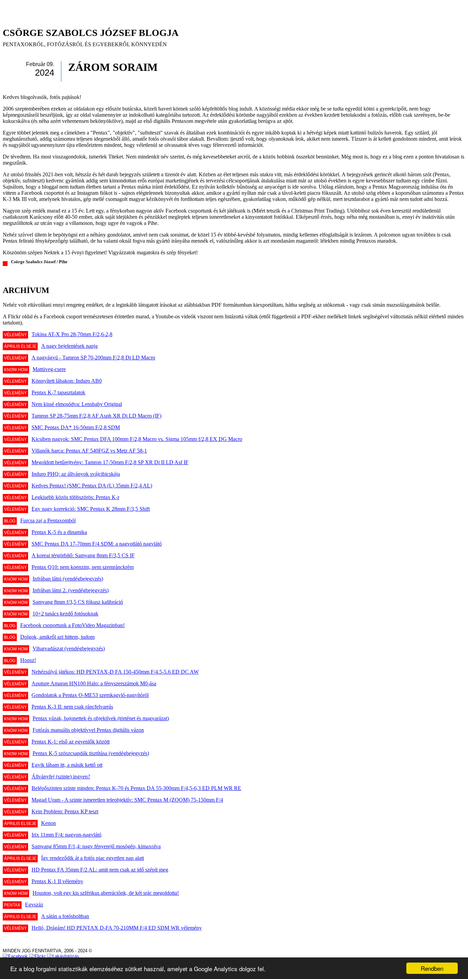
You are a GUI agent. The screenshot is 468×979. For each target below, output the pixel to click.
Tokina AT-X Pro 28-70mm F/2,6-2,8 (72, 334)
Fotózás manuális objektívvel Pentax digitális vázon (88, 730)
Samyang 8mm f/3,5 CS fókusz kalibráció (78, 602)
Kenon (48, 823)
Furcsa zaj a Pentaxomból (48, 520)
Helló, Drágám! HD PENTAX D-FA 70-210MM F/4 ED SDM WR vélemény (117, 928)
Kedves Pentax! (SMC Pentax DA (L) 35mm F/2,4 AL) (92, 485)
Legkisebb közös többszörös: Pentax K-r (75, 497)
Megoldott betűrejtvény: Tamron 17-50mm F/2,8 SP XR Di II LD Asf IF (110, 462)
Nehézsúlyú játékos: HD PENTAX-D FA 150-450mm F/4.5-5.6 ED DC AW (115, 672)
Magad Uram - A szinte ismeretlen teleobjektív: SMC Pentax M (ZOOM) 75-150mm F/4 (127, 800)
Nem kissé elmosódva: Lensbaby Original (77, 404)
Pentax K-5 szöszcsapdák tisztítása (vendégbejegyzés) (91, 753)
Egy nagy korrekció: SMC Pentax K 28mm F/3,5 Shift (91, 509)
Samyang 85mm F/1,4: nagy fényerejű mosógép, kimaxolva (96, 846)
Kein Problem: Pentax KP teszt (65, 811)
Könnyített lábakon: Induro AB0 (67, 381)
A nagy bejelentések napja (69, 346)
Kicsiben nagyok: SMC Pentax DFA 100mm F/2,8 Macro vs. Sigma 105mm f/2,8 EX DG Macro (137, 439)
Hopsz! (28, 660)
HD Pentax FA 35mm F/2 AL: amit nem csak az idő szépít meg (100, 870)
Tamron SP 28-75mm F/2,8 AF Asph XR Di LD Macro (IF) (96, 416)
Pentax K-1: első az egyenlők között (71, 742)
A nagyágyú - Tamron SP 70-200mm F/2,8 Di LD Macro (93, 357)
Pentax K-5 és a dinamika (59, 532)
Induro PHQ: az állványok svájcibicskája (76, 474)
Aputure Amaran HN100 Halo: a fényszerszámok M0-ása (94, 683)
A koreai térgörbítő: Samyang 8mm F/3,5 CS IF (83, 555)
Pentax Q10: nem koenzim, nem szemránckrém (83, 567)
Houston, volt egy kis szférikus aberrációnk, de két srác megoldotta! (106, 893)
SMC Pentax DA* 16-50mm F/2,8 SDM (76, 427)
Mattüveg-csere (49, 369)
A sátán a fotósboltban (65, 916)
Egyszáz (34, 904)
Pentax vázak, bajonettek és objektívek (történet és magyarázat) (101, 718)
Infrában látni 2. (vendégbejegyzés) (71, 590)
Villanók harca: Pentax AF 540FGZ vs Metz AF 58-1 (89, 451)
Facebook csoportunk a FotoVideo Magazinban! (72, 625)
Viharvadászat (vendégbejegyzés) (69, 648)
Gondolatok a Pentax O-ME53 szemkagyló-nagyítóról (90, 695)
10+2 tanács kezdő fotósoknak (65, 613)
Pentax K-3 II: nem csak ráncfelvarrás (72, 707)
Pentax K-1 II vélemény (57, 881)
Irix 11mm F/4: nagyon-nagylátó (66, 835)
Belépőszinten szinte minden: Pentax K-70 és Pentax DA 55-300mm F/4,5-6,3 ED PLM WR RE (136, 788)
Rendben (432, 968)
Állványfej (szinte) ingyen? (61, 776)
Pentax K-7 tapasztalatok (58, 392)
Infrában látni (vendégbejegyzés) (68, 579)
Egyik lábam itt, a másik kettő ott (67, 765)
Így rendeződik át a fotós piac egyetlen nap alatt (92, 858)
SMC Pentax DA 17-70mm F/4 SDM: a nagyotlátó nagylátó (97, 544)
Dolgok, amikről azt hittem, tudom (57, 637)
